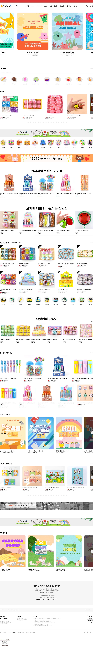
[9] (66, 279)
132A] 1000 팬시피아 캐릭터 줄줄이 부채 (85, 403)
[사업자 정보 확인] (48, 621)
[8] (46, 279)
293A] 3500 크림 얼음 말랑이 (44, 263)
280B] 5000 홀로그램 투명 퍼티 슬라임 (84, 289)
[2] (27, 253)
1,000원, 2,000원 (4, 569)
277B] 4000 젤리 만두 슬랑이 (73, 115)
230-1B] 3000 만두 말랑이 (82, 263)
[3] (46, 253)
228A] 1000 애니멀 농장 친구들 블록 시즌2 (30, 487)
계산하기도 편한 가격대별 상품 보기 (6, 570)
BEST (32, 6)
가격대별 (69, 6)
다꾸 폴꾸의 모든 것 (59, 570)
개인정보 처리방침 (20, 632)
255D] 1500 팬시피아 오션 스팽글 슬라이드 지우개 (9, 378)
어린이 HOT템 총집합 (4, 452)
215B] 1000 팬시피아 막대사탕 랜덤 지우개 (32, 378)
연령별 (45, 6)
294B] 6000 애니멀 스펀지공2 (51, 487)
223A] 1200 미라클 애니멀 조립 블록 (7, 487)
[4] (66, 253)
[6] (8, 279)
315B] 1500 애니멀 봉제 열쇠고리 (73, 487)
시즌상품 (62, 6)
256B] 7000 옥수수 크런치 (63, 289)
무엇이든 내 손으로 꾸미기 (62, 569)
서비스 (9, 632)
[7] (27, 279)
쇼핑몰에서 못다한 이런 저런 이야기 (34, 570)
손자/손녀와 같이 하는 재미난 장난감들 (34, 452)
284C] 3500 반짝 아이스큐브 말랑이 (26, 289)
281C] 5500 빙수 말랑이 (24, 263)
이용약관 (14, 632)
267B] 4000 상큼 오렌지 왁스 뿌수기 (52, 115)
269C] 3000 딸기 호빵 (4, 115)
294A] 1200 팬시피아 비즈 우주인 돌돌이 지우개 (57, 378)
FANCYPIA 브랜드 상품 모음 (63, 451)
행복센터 (76, 6)
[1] (8, 253)
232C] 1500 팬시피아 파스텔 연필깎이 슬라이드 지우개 (82, 378)
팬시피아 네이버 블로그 (33, 569)
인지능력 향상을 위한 (33, 451)
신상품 (27, 6)
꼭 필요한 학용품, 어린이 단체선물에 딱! (63, 452)
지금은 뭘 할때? (87, 570)
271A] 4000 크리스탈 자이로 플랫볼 (7, 263)
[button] (28, 122)
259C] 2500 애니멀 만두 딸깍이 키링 (29, 115)
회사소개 (4, 632)
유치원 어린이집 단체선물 (6, 451)
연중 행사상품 (53, 6)
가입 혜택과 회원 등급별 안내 (6, 72)
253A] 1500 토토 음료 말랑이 (44, 289)
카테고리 (39, 6)
